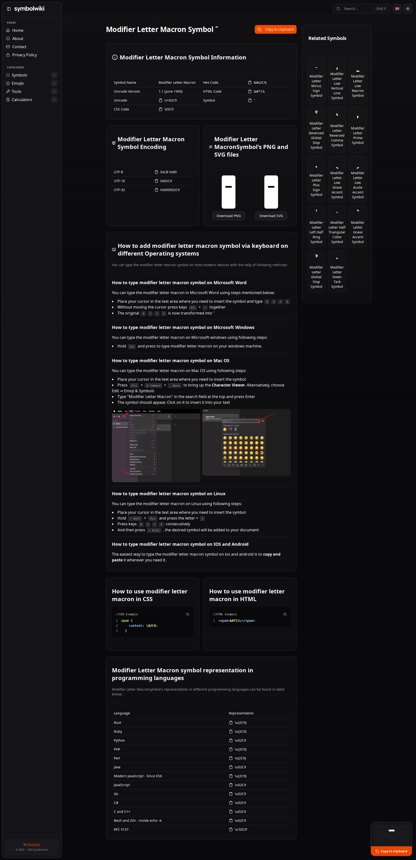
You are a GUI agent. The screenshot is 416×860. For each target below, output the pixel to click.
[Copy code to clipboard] (187, 614)
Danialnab (33, 844)
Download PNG (229, 215)
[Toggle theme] (407, 8)
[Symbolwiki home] (29, 9)
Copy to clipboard (279, 29)
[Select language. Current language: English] (397, 8)
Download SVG (271, 215)
